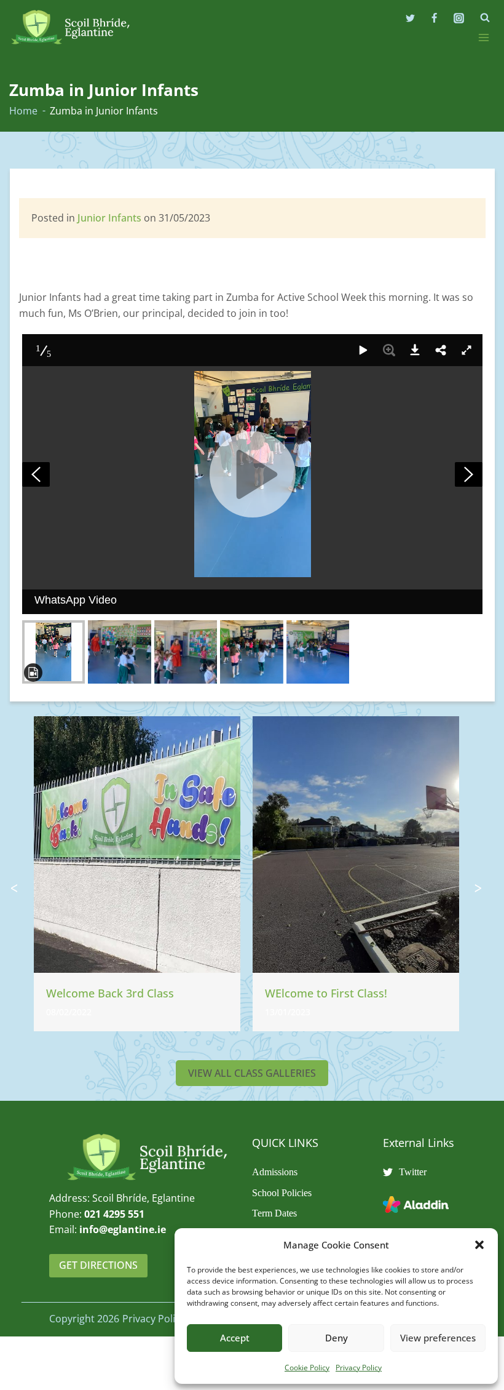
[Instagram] (458, 17)
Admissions (274, 1172)
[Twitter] (410, 17)
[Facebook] (434, 17)
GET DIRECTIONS (98, 1265)
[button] (479, 1245)
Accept (235, 1338)
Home (23, 111)
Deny (336, 1338)
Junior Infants (109, 218)
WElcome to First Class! (326, 993)
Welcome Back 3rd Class (110, 993)
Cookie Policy (307, 1367)
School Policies (282, 1193)
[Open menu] (483, 37)
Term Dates (274, 1213)
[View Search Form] (485, 18)
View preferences (438, 1338)
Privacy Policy (359, 1367)
